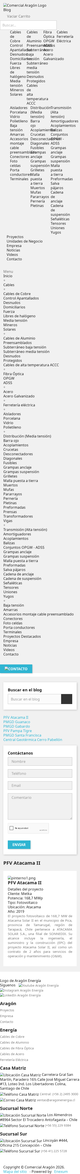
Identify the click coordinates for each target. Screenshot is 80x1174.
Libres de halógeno (19, 316)
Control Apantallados (21, 47)
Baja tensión (16, 127)
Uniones (58, 227)
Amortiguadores (64, 121)
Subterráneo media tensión (26, 351)
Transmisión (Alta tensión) (25, 529)
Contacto (11, 654)
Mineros (17, 89)
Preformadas (62, 178)
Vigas (7, 520)
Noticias (10, 645)
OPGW (48, 40)
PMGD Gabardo (16, 726)
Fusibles (37, 147)
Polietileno (19, 121)
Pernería (37, 201)
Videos (9, 649)
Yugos (56, 232)
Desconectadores (45, 138)
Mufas (35, 192)
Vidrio (15, 116)
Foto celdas (15, 163)
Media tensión (16, 83)
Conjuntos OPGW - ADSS (59, 139)
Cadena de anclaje (18, 574)
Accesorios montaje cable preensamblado (23, 145)
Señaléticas (60, 219)
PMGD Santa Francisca (22, 735)
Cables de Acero (12, 1054)
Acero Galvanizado (53, 56)
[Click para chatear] (1, 1159)
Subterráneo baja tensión (24, 347)
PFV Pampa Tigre (17, 730)
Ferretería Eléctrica (14, 1060)
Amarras (17, 134)
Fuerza (15, 63)
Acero (48, 49)
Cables (8, 284)
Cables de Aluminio (19, 338)
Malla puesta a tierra (36, 179)
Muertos (37, 187)
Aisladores (19, 107)
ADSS (47, 45)
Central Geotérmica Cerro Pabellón (32, 739)
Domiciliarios (21, 58)
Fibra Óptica (48, 34)
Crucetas (37, 134)
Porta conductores (20, 172)
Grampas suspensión (40, 163)
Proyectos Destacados (22, 636)
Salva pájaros (57, 185)
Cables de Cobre (17, 293)
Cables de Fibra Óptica (17, 1048)
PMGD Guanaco (16, 721)
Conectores (19, 156)
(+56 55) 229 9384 (58, 1125)
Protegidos (36, 81)
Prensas (10, 511)
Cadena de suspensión (22, 578)
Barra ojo (35, 123)
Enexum (61, 1171)
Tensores (58, 223)
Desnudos (18, 54)
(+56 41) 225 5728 (54, 1151)
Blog (7, 9)
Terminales (19, 178)
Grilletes (37, 170)
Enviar (19, 844)
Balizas (56, 130)
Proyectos (7, 1010)
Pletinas (37, 205)
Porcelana (18, 112)
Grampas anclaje (38, 154)
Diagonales (39, 143)
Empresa (10, 640)
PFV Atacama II (15, 717)
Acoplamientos (43, 130)
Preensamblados (17, 342)
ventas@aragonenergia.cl (56, 1100)
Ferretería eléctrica (19, 405)
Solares (16, 94)
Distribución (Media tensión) (40, 112)
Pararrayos (39, 196)
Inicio (7, 275)
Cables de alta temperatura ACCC (31, 364)
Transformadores (18, 516)
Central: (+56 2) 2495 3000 (59, 1094)
